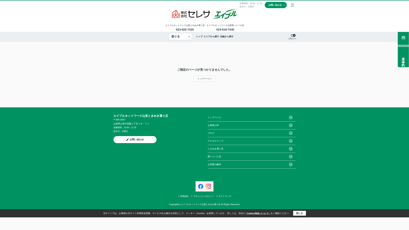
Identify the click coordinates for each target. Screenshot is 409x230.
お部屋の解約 (214, 164)
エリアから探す (211, 36)
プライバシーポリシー (203, 196)
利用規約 (184, 196)
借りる (175, 36)
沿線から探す (227, 36)
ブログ (211, 133)
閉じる (299, 213)
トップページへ (204, 78)
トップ (199, 36)
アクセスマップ (215, 141)
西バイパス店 (214, 156)
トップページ (214, 117)
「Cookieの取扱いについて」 (258, 213)
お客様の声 (213, 125)
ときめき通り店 (215, 148)
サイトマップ (225, 196)
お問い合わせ (275, 5)
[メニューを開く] (292, 5)
